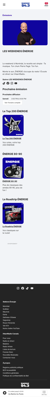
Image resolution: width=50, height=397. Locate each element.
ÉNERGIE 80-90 (13, 181)
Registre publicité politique (13, 367)
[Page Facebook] (22, 288)
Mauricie (6, 312)
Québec (6, 309)
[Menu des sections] (4, 4)
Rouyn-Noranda (9, 323)
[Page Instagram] (18, 288)
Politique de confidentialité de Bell (15, 376)
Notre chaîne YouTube (11, 328)
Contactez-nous (9, 358)
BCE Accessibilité (9, 370)
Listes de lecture (9, 349)
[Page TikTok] (27, 288)
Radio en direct (8, 341)
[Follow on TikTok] (4, 83)
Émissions (7, 15)
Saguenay (6, 320)
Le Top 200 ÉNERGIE (13, 138)
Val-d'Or (6, 326)
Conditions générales (11, 373)
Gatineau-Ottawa (9, 317)
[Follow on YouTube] (15, 83)
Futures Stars (8, 352)
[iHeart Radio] (46, 4)
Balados (6, 344)
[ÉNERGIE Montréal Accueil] (26, 5)
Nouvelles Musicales (10, 355)
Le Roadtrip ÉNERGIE (13, 226)
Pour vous (6, 338)
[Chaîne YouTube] (32, 288)
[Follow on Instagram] (11, 83)
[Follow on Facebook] (8, 83)
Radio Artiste (7, 346)
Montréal (6, 306)
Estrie (5, 314)
